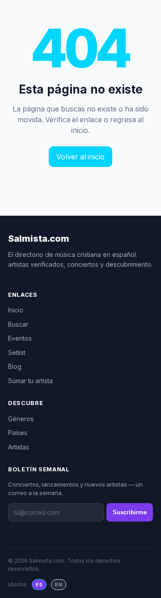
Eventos (20, 338)
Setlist (16, 352)
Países (17, 432)
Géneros (21, 419)
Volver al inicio (80, 156)
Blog (14, 366)
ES (39, 584)
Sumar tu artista (30, 380)
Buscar (18, 324)
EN (58, 584)
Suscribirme (130, 512)
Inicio (15, 310)
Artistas (18, 447)
